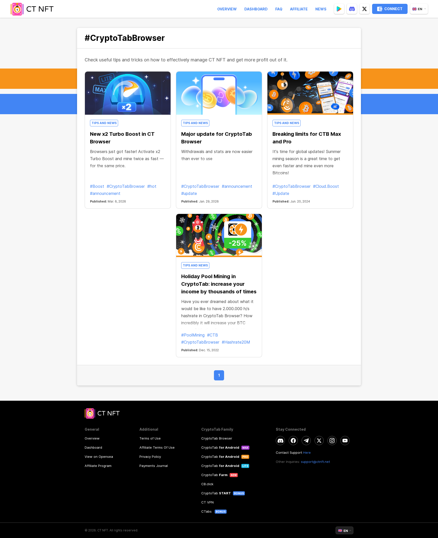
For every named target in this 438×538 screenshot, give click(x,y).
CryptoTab (220, 447)
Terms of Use (150, 438)
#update (189, 193)
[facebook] (293, 440)
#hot (151, 186)
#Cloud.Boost (326, 186)
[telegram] (306, 440)
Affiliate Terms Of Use (157, 447)
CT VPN (207, 502)
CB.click (207, 484)
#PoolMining (193, 335)
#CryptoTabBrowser (126, 186)
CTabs (207, 511)
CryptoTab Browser (216, 438)
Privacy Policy (150, 457)
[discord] (352, 9)
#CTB (212, 335)
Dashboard (256, 9)
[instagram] (332, 440)
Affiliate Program (98, 466)
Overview (227, 9)
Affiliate (299, 9)
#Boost (97, 186)
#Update (280, 193)
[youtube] (345, 440)
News (320, 9)
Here (307, 452)
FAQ (278, 9)
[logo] (33, 9)
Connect (393, 9)
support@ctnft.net (315, 462)
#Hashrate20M (236, 342)
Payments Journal (153, 466)
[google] (339, 9)
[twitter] (364, 9)
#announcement (105, 193)
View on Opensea (99, 457)
